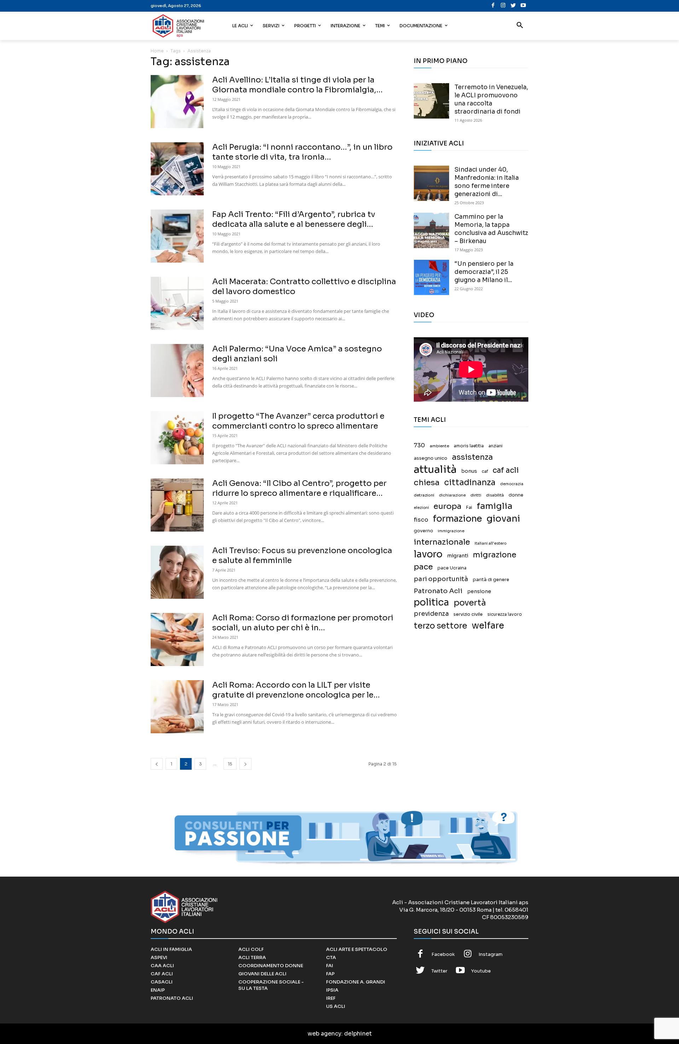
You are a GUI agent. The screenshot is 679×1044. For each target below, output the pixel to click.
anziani (495, 445)
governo (423, 531)
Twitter (439, 971)
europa (448, 506)
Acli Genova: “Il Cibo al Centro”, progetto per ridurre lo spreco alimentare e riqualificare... (299, 488)
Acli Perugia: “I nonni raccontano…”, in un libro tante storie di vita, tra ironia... (302, 152)
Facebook (443, 954)
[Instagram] (503, 6)
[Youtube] (523, 6)
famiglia (494, 506)
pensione (479, 592)
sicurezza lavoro (504, 614)
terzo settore (440, 626)
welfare (488, 625)
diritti (475, 495)
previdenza (431, 614)
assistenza (472, 457)
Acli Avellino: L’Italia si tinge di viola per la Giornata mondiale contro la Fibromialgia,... (297, 84)
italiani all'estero (490, 543)
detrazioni (424, 495)
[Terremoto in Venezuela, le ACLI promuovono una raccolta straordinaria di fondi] (431, 101)
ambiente (439, 445)
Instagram (490, 954)
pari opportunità (441, 579)
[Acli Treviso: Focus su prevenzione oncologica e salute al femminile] (177, 572)
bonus (469, 471)
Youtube (481, 971)
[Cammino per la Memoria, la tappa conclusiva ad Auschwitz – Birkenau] (431, 230)
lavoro (428, 554)
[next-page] (245, 764)
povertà (470, 603)
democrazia (511, 484)
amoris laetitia (469, 445)
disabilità (495, 495)
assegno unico (430, 458)
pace (423, 566)
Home (157, 50)
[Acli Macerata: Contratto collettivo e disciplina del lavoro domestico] (177, 303)
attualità (435, 469)
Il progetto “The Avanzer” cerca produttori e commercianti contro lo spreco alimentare (298, 421)
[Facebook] (493, 6)
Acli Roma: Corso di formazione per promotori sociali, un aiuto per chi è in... (302, 622)
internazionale (442, 542)
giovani (503, 518)
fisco (421, 519)
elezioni (421, 507)
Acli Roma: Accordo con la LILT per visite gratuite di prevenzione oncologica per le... (296, 690)
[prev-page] (157, 764)
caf (485, 471)
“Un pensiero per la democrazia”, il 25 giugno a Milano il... (483, 272)
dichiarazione (452, 495)
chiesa (427, 482)
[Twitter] (513, 6)
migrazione (494, 554)
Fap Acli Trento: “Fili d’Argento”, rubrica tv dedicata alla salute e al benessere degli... (293, 219)
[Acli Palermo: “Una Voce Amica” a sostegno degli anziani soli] (177, 370)
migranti (457, 555)
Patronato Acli (438, 591)
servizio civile (468, 614)
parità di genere (491, 580)
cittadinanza (469, 482)
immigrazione (451, 531)
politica (431, 602)
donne (516, 495)
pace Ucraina (451, 568)
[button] (519, 25)
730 (419, 445)
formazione (457, 518)
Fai (469, 507)
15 (230, 764)
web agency (324, 1033)
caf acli (506, 470)
